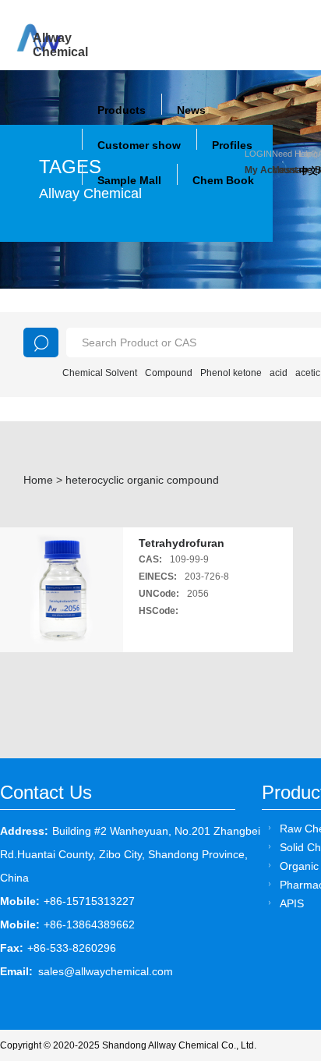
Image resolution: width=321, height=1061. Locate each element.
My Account (258, 170)
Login (258, 153)
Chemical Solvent (99, 372)
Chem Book (223, 180)
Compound (168, 372)
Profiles (232, 145)
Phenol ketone (231, 372)
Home (38, 480)
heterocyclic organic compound (142, 480)
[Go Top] (280, 930)
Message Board (285, 170)
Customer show (139, 145)
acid (278, 372)
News (191, 110)
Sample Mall (129, 180)
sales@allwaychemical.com (105, 971)
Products (121, 110)
